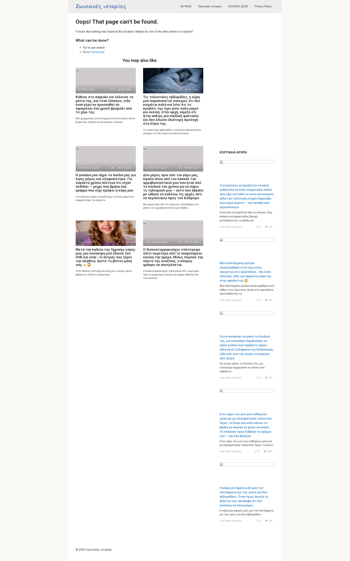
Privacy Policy (263, 6)
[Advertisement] (247, 82)
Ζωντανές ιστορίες (101, 6)
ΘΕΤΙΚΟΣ (186, 6)
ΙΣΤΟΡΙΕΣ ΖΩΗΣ (238, 6)
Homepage (97, 52)
